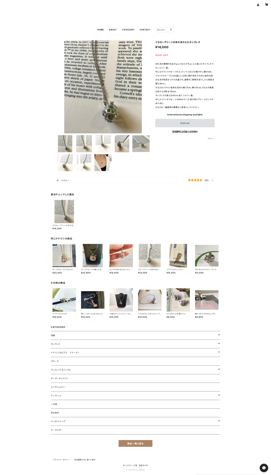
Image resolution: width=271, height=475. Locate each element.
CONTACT (145, 29)
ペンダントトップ (58, 421)
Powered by (132, 470)
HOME (100, 29)
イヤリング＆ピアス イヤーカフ (65, 352)
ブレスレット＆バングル (61, 370)
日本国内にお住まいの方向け (185, 131)
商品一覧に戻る (135, 443)
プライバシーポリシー (61, 460)
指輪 (53, 335)
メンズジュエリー (58, 387)
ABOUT (113, 29)
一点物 (54, 404)
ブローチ (55, 361)
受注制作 (55, 413)
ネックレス (55, 344)
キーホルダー (57, 430)
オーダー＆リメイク (59, 378)
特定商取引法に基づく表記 (84, 460)
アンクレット (56, 395)
